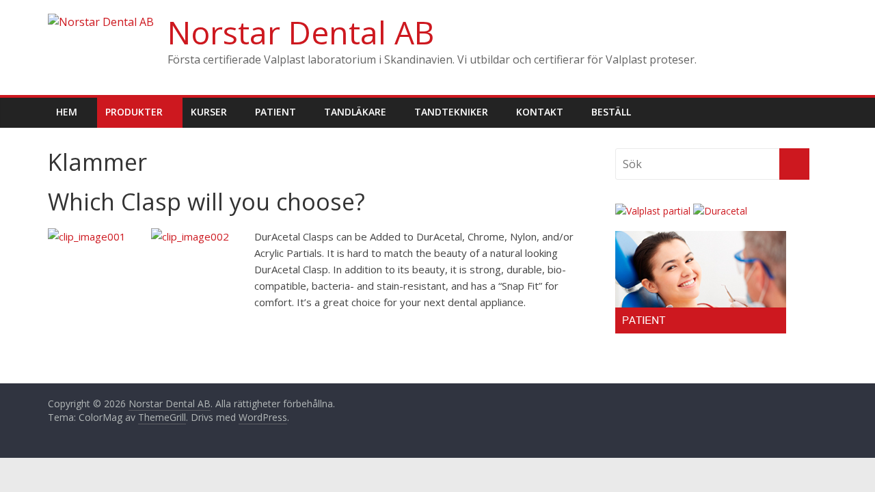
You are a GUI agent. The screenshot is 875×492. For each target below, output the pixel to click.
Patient (275, 111)
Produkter (134, 111)
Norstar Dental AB (300, 32)
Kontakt (539, 111)
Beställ (611, 111)
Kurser (209, 111)
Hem (66, 111)
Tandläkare (355, 111)
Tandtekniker (451, 111)
